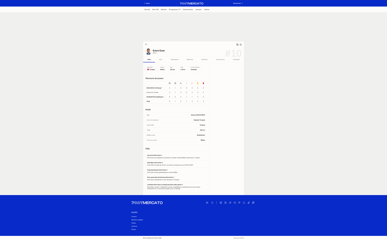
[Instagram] (230, 202)
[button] (147, 3)
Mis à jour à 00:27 (239, 238)
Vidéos (133, 223)
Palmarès (204, 59)
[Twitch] (253, 202)
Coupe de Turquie (152, 92)
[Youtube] (234, 202)
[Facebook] (220, 202)
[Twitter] (225, 202)
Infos (149, 59)
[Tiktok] (248, 202)
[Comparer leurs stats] (237, 44)
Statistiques (174, 59)
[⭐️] (240, 44)
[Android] (207, 202)
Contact (134, 216)
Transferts (236, 59)
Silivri (155, 53)
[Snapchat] (244, 202)
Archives (134, 226)
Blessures (190, 59)
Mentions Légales (137, 220)
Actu (160, 59)
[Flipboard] (239, 202)
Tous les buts (220, 59)
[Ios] (212, 202)
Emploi (133, 229)
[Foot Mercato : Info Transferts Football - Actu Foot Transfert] (191, 3)
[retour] (146, 44)
